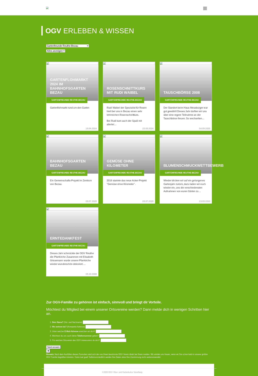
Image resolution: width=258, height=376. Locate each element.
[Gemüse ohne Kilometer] (129, 154)
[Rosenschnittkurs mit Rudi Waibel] (129, 81)
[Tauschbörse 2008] (186, 81)
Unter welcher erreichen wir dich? (73, 331)
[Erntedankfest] (72, 226)
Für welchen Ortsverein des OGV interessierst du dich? (76, 340)
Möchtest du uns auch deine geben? (75, 336)
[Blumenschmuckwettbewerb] (186, 154)
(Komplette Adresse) (68, 327)
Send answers (53, 347)
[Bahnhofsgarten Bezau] (72, 154)
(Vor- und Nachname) (67, 322)
